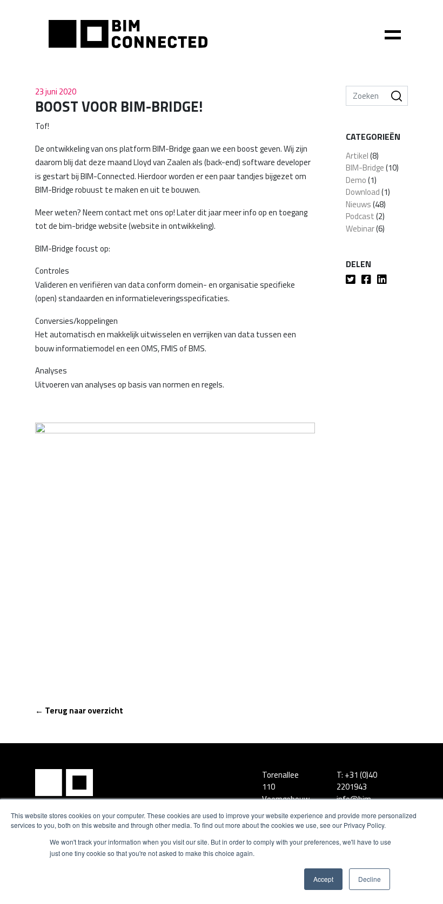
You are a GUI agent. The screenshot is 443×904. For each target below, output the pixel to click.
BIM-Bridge (365, 167)
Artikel (357, 155)
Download (363, 192)
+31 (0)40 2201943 (357, 781)
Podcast (360, 216)
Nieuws (358, 204)
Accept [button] (323, 878)
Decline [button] (369, 878)
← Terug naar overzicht (79, 710)
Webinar (360, 228)
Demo (356, 180)
